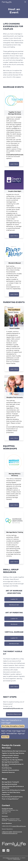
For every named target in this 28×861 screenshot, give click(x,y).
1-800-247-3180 (7, 832)
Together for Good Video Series (11, 792)
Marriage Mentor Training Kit (10, 782)
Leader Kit (14, 599)
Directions (5, 816)
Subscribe (5, 737)
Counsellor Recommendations (10, 770)
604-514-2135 (17, 832)
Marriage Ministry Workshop (10, 757)
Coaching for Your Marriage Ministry (12, 759)
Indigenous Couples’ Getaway (10, 755)
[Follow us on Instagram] (4, 850)
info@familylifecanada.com (9, 833)
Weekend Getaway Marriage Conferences (14, 751)
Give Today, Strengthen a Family (13, 726)
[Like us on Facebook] (8, 850)
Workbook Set (14, 605)
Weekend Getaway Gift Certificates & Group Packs (13, 787)
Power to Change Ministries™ (10, 799)
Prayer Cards (6, 794)
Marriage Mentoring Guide (9, 784)
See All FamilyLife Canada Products (12, 796)
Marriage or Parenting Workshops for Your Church (13, 765)
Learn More (14, 164)
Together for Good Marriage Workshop (13, 753)
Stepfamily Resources (8, 772)
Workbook (14, 624)
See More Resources (14, 714)
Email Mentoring (6, 768)
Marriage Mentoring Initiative (10, 762)
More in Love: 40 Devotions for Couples (13, 790)
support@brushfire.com (19, 826)
